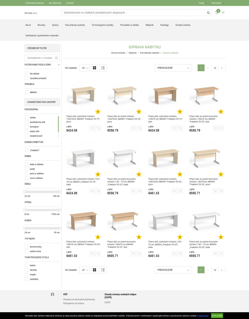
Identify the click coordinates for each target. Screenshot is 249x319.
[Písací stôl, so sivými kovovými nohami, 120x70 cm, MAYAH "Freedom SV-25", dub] (206, 94)
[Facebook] (52, 295)
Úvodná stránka (182, 24)
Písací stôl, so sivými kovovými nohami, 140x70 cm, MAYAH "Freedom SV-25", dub (121, 244)
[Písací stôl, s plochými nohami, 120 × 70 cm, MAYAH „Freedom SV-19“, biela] (83, 157)
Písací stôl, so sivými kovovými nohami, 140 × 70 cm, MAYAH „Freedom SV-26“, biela (203, 244)
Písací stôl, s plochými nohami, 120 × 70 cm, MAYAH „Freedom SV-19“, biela (83, 181)
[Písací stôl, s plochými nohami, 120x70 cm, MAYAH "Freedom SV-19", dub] (165, 94)
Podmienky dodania (34, 3)
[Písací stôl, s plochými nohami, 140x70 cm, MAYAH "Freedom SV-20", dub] (83, 219)
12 (215, 68)
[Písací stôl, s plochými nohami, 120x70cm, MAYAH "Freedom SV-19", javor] (83, 94)
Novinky (41, 24)
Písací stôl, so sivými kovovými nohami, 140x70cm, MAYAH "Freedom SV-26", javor (203, 181)
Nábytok (150, 24)
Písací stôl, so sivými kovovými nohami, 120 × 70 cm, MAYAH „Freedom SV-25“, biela (121, 181)
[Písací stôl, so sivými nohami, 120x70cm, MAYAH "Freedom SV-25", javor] (124, 94)
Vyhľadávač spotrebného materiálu (42, 35)
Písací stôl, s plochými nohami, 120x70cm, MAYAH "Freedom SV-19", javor (83, 119)
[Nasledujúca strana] (221, 67)
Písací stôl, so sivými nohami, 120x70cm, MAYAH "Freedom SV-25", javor (124, 119)
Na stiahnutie (55, 3)
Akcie (28, 24)
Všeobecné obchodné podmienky (79, 299)
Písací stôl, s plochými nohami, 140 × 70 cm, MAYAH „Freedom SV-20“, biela (165, 244)
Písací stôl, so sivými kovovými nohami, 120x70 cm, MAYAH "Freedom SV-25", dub (203, 119)
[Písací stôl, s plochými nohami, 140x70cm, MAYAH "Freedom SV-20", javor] (165, 157)
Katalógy (164, 24)
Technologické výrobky (102, 24)
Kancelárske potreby (75, 24)
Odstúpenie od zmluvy (73, 303)
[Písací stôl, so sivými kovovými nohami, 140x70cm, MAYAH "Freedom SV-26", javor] (206, 157)
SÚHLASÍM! (217, 315)
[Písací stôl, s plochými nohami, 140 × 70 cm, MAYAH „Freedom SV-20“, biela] (165, 219)
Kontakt (70, 3)
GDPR (107, 302)
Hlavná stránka (118, 52)
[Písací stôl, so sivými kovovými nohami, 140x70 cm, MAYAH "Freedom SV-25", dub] (124, 219)
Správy (55, 24)
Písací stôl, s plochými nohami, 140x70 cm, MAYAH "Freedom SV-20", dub (83, 244)
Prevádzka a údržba (129, 24)
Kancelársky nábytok (149, 52)
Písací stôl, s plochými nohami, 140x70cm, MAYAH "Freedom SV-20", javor (165, 181)
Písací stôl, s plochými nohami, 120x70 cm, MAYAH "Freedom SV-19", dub (165, 119)
